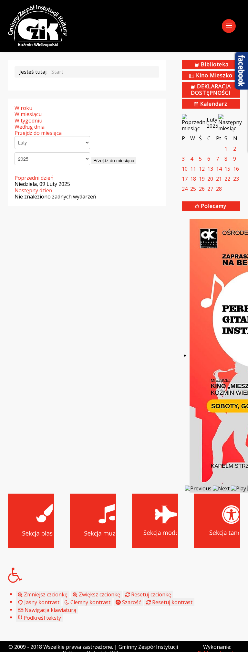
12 (202, 168)
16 (236, 168)
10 (185, 168)
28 (219, 188)
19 (202, 178)
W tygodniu (28, 120)
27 (210, 188)
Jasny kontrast (41, 602)
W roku (23, 108)
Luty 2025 (212, 122)
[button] (124, 575)
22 (227, 178)
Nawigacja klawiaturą (49, 610)
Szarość (131, 602)
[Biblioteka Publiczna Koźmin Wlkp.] (37, 25)
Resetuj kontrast (171, 602)
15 (227, 168)
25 (193, 188)
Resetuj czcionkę (150, 594)
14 (219, 168)
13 (210, 168)
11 (193, 168)
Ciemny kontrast (89, 602)
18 (193, 178)
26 (202, 188)
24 (185, 188)
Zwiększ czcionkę (99, 594)
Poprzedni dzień (34, 177)
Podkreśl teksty (41, 617)
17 (185, 178)
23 (236, 178)
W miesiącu (28, 114)
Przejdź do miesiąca (38, 132)
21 (219, 178)
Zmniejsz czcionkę (45, 594)
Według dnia (30, 126)
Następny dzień (33, 190)
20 (210, 178)
